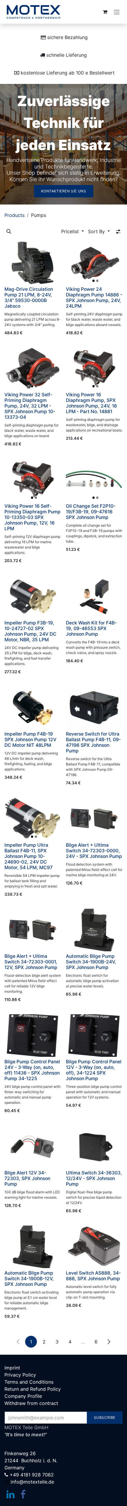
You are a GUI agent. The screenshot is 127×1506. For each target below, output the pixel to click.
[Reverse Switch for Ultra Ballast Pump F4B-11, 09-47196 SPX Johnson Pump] (94, 708)
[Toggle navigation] (117, 12)
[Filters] (118, 231)
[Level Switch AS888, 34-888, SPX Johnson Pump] (94, 1247)
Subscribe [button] (104, 1417)
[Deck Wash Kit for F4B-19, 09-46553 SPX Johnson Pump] (94, 596)
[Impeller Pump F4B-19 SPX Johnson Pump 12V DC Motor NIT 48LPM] (32, 708)
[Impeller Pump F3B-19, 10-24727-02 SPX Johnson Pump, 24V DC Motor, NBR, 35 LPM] (32, 596)
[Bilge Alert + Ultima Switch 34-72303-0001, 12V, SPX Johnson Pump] (32, 930)
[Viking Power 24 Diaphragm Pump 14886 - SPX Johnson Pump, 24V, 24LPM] (94, 263)
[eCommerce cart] (105, 12)
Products (14, 215)
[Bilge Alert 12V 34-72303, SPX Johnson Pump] (32, 1146)
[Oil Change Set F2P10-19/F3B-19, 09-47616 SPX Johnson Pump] (94, 480)
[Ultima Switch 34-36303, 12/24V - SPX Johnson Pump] (94, 1146)
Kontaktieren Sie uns (63, 191)
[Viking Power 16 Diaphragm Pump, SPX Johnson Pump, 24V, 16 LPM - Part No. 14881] (94, 368)
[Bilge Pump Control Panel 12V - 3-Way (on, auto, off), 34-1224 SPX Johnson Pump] (94, 1035)
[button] (8, 231)
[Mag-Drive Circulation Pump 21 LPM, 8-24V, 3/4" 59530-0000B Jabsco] (32, 263)
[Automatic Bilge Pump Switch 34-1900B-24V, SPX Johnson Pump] (94, 930)
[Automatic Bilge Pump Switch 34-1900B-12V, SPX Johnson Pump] (32, 1247)
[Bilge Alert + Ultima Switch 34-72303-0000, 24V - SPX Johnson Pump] (94, 819)
